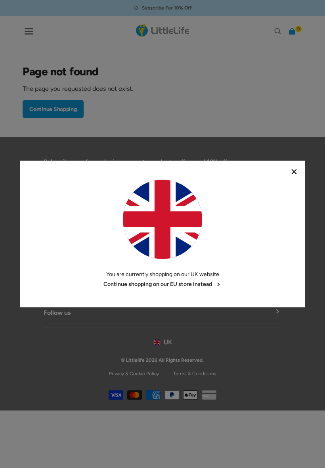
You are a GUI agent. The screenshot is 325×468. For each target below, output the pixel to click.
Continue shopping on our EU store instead (157, 284)
